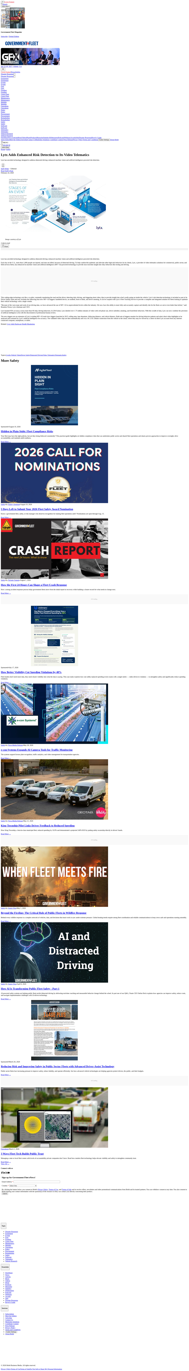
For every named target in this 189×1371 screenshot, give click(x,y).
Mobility (4, 102)
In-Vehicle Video (15, 355)
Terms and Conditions (90, 140)
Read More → (6, 442)
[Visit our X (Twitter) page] (6, 1173)
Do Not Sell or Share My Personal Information (46, 1369)
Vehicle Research (7, 134)
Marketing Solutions (42, 140)
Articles (21, 2)
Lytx (7, 355)
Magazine (40, 138)
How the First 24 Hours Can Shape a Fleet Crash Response (34, 584)
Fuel (2, 86)
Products (34, 138)
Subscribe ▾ (5, 6)
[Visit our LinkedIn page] (4, 1173)
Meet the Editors (15, 140)
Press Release (68, 140)
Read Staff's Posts (7, 171)
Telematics (4, 130)
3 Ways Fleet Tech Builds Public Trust (22, 1153)
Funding (4, 90)
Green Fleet (5, 94)
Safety (3, 122)
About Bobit (114, 140)
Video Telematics (49, 355)
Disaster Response (7, 74)
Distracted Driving (36, 355)
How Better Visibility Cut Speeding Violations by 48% (31, 672)
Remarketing (5, 118)
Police (3, 110)
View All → (5, 1164)
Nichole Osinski (13, 580)
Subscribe (4, 36)
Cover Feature (9, 2)
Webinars (67, 138)
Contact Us (31, 140)
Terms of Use (15, 1369)
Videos (24, 138)
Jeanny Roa (12, 908)
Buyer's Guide (97, 138)
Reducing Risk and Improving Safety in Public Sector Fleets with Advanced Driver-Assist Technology (57, 1066)
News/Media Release (15, 745)
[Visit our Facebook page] (2, 1173)
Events (3, 82)
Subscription (5, 140)
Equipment (4, 79)
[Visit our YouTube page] (8, 1173)
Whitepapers (53, 138)
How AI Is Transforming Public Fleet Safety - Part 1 (30, 988)
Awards (73, 138)
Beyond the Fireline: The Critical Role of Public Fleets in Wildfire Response (43, 912)
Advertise (24, 140)
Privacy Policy (78, 140)
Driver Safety (25, 355)
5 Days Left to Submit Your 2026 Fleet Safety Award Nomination (37, 509)
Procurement (5, 114)
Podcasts (61, 138)
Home (3, 149)
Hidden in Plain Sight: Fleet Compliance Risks (27, 431)
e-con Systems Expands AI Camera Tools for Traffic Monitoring (37, 749)
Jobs (77, 138)
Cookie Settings (104, 140)
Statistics (46, 138)
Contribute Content (56, 140)
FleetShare (4, 138)
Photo (28, 138)
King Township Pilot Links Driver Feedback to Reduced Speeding (38, 825)
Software (4, 126)
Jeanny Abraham (14, 504)
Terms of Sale (25, 1369)
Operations (4, 106)
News (16, 2)
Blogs (20, 138)
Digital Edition (14, 36)
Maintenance (5, 98)
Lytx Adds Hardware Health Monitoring (21, 324)
